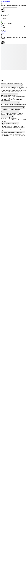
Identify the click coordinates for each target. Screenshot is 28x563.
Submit (2, 9)
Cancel (2, 11)
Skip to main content (5, 1)
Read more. (3, 136)
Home (2, 31)
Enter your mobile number (7, 5)
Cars (5, 31)
